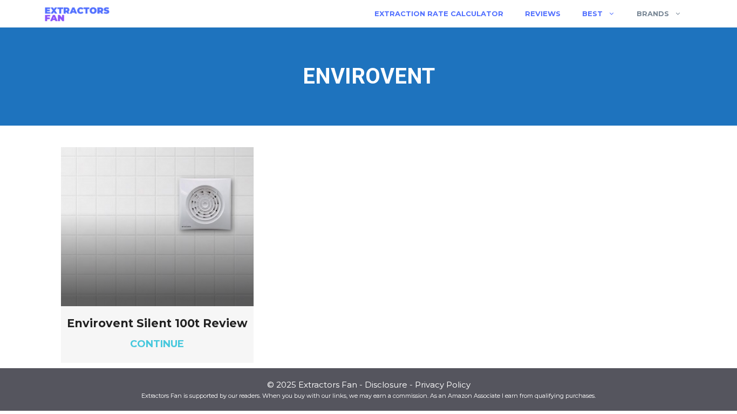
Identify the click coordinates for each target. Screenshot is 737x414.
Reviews (543, 13)
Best (592, 13)
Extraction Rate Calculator (438, 13)
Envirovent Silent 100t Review (157, 323)
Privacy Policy (442, 385)
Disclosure (386, 385)
